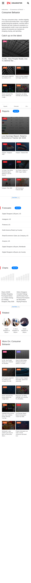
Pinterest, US (6, 224)
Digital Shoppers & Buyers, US (11, 213)
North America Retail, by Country (12, 230)
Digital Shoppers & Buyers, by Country (14, 252)
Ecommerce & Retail (16, 9)
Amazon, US (6, 241)
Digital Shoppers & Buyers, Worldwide (14, 246)
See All (16, 111)
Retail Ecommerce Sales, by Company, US (15, 235)
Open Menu (2, 3)
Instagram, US (6, 219)
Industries (5, 9)
